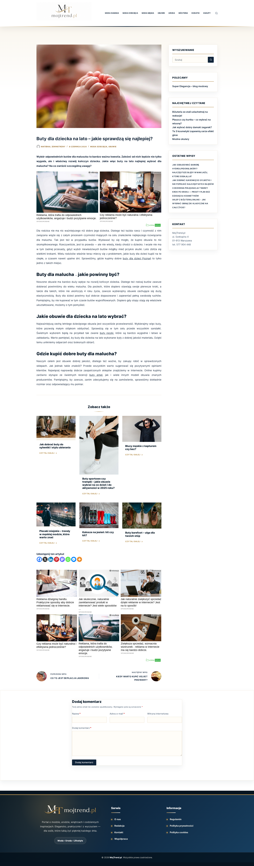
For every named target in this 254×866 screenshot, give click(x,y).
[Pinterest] (56, 559)
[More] (79, 559)
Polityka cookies (179, 832)
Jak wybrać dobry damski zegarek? (192, 127)
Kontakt (118, 832)
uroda (171, 13)
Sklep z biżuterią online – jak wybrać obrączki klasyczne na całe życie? (190, 203)
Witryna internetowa (157, 713)
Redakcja (119, 825)
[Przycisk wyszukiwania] (211, 60)
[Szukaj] (216, 13)
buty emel (95, 374)
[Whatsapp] (68, 559)
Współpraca (121, 838)
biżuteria (183, 13)
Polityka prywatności (181, 825)
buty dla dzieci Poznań (137, 258)
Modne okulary (180, 139)
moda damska (112, 13)
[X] (45, 559)
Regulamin (176, 819)
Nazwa (76, 713)
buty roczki (106, 333)
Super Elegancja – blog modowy (190, 86)
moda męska (148, 13)
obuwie (161, 13)
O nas (117, 819)
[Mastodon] (62, 559)
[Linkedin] (50, 559)
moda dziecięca (130, 13)
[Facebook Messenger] (73, 559)
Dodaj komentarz (81, 728)
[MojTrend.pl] (70, 809)
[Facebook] (39, 559)
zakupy (207, 13)
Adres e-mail (117, 713)
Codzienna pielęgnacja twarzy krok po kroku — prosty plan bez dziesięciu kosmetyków (191, 192)
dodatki (195, 13)
